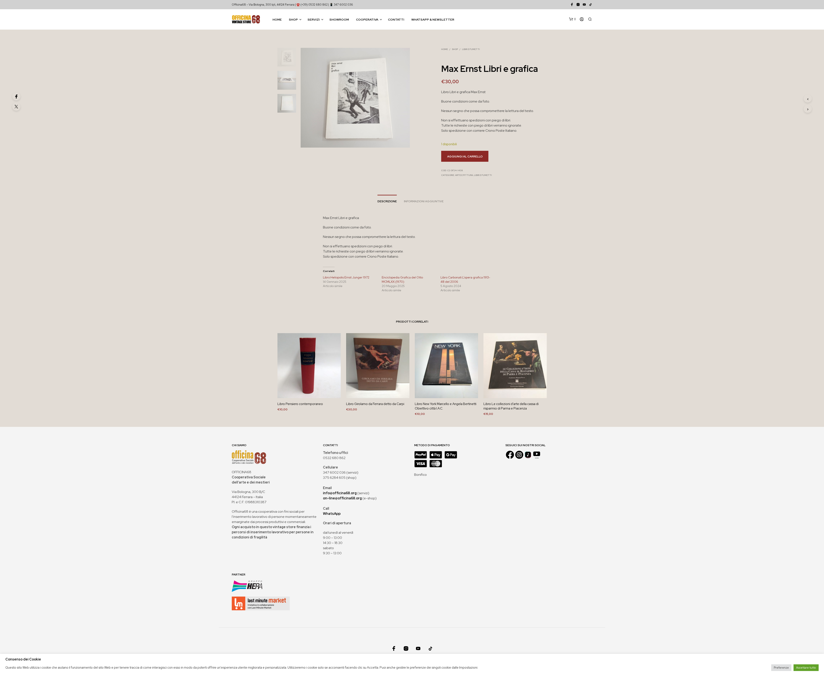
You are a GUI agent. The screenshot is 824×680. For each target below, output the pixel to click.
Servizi (313, 19)
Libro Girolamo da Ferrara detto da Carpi (375, 404)
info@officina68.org (340, 493)
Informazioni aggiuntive (424, 201)
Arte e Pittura (464, 175)
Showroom (339, 19)
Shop (293, 19)
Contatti (396, 19)
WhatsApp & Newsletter (432, 19)
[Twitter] (16, 107)
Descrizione (387, 201)
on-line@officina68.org (342, 498)
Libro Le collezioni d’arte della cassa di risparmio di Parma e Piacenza (511, 406)
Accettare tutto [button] (806, 667)
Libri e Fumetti (471, 49)
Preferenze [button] (781, 667)
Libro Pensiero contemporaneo (300, 404)
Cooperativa (367, 19)
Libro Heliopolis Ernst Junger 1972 (346, 277)
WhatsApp (332, 513)
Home (277, 19)
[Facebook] (16, 96)
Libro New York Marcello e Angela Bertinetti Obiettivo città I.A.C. (445, 406)
